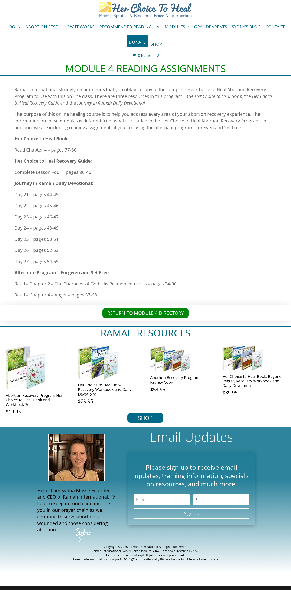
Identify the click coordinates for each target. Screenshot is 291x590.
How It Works (79, 27)
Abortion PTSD (42, 27)
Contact (275, 27)
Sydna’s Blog (246, 27)
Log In (13, 27)
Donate (137, 42)
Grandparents (210, 27)
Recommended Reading (125, 27)
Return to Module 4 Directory (145, 313)
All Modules (171, 27)
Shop (156, 44)
